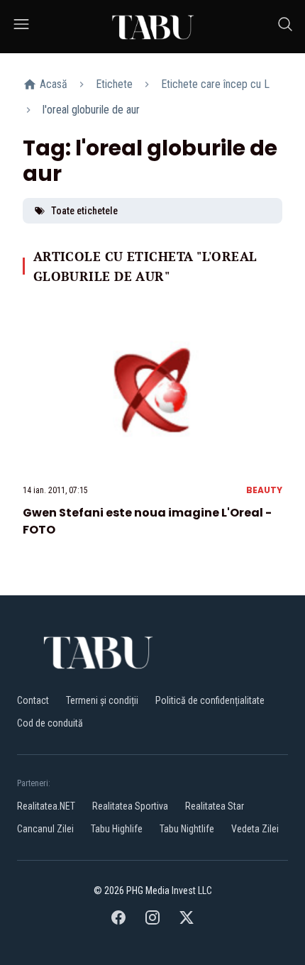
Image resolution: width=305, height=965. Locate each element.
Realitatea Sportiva (130, 806)
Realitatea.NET (46, 806)
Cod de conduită (50, 723)
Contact (33, 700)
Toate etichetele (84, 210)
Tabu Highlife (117, 828)
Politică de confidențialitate (210, 700)
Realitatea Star (214, 806)
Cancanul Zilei (45, 828)
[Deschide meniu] (21, 27)
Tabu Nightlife (187, 828)
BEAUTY (264, 490)
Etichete (114, 84)
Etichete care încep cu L (215, 84)
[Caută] (285, 26)
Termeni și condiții (102, 700)
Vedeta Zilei (255, 828)
